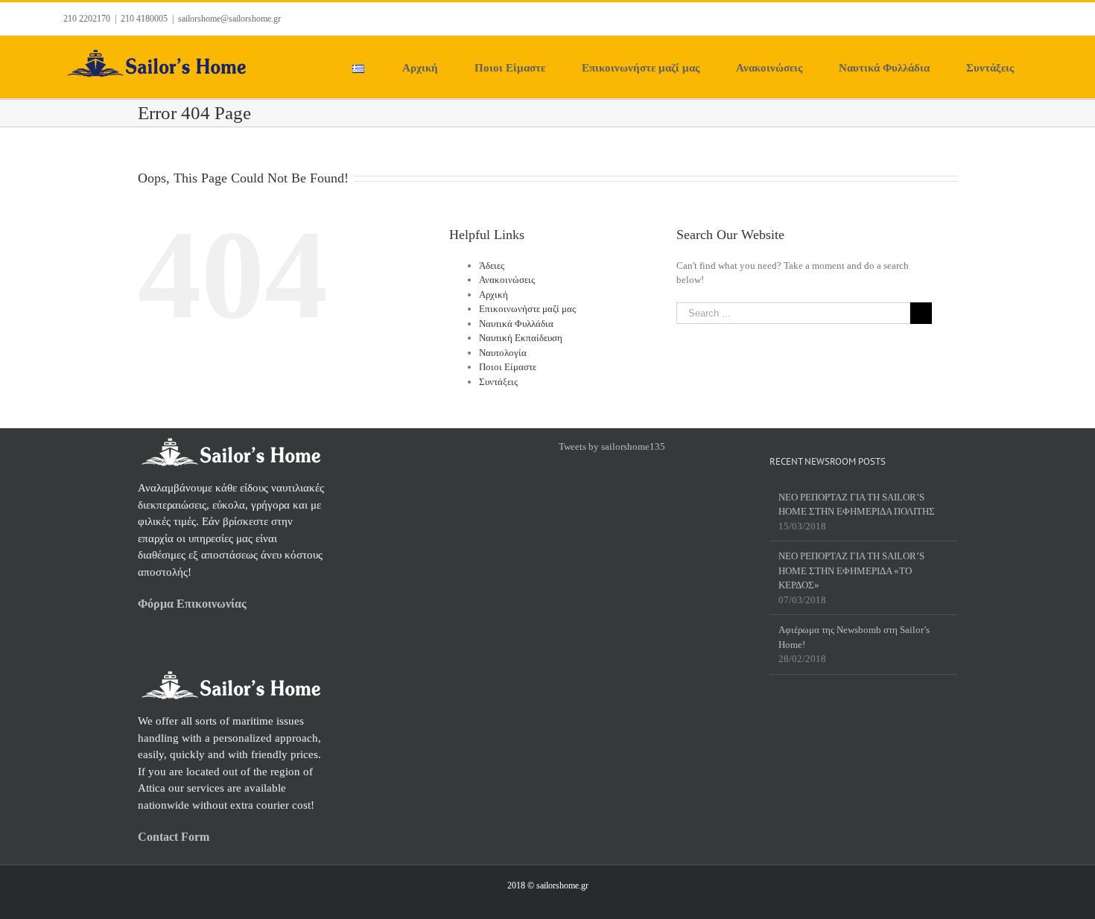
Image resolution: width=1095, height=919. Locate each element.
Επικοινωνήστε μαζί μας (527, 308)
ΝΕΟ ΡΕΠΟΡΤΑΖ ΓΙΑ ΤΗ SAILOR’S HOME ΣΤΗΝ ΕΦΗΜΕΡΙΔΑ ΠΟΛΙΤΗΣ (856, 505)
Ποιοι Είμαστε (507, 366)
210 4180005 (144, 18)
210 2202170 (86, 18)
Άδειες (491, 265)
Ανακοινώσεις (507, 279)
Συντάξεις (498, 381)
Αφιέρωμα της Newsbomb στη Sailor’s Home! (854, 637)
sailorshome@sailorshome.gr (229, 18)
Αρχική (493, 294)
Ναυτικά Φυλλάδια (516, 323)
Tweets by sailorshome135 (612, 446)
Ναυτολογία (503, 352)
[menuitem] (367, 67)
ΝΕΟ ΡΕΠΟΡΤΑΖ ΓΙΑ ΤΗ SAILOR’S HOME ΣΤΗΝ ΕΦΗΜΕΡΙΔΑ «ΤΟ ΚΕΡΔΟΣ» (851, 570)
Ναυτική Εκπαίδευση (520, 337)
